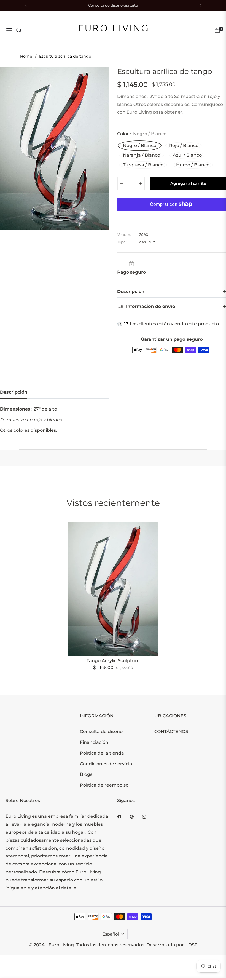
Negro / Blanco (139, 145)
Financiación (94, 742)
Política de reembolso (104, 785)
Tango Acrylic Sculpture (113, 660)
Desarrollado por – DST (171, 944)
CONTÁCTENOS (171, 731)
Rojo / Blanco (183, 145)
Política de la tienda (102, 753)
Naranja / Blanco (141, 155)
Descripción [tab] (13, 392)
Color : (141, 133)
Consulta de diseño (101, 731)
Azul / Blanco (187, 155)
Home (26, 56)
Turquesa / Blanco (143, 164)
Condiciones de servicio (106, 763)
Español (110, 934)
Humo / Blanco (192, 164)
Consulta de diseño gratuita (113, 5)
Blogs (86, 774)
